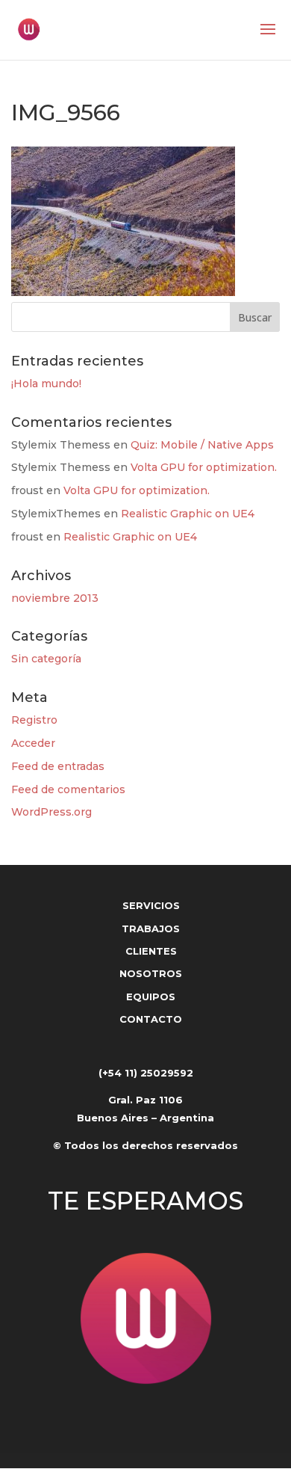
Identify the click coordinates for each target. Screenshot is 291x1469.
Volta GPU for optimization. (204, 467)
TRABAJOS (151, 928)
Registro (34, 720)
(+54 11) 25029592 (145, 1073)
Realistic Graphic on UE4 (187, 513)
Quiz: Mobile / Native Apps (202, 445)
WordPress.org (51, 812)
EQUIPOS (150, 997)
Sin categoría (46, 658)
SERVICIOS (151, 905)
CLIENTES (151, 951)
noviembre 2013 (54, 598)
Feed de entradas (57, 766)
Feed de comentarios (68, 789)
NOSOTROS (150, 973)
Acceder (33, 743)
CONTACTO (150, 1019)
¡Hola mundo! (46, 383)
